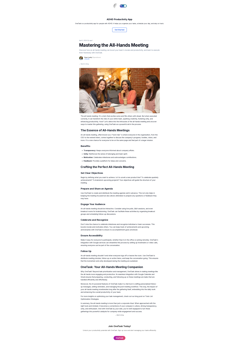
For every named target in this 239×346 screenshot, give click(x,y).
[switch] (123, 5)
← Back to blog (84, 64)
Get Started (119, 30)
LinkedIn (87, 59)
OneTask (87, 193)
